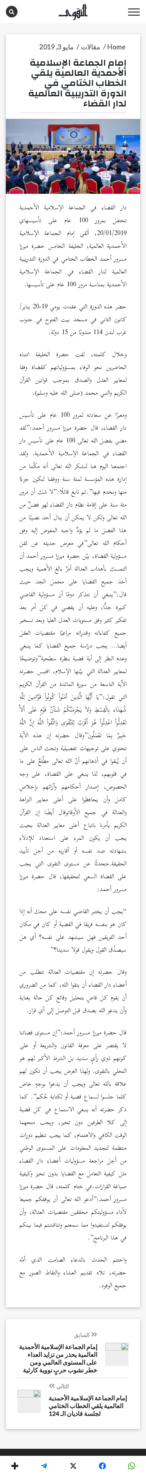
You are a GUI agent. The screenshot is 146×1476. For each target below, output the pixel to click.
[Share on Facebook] (102, 1466)
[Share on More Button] (14, 1466)
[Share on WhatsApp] (131, 1466)
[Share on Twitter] (73, 1466)
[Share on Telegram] (43, 1466)
